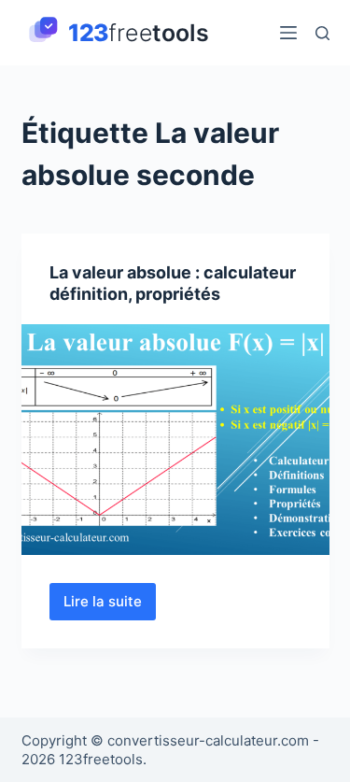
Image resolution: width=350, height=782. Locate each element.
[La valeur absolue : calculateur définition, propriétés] (175, 440)
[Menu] (288, 32)
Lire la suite (109, 606)
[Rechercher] (322, 33)
